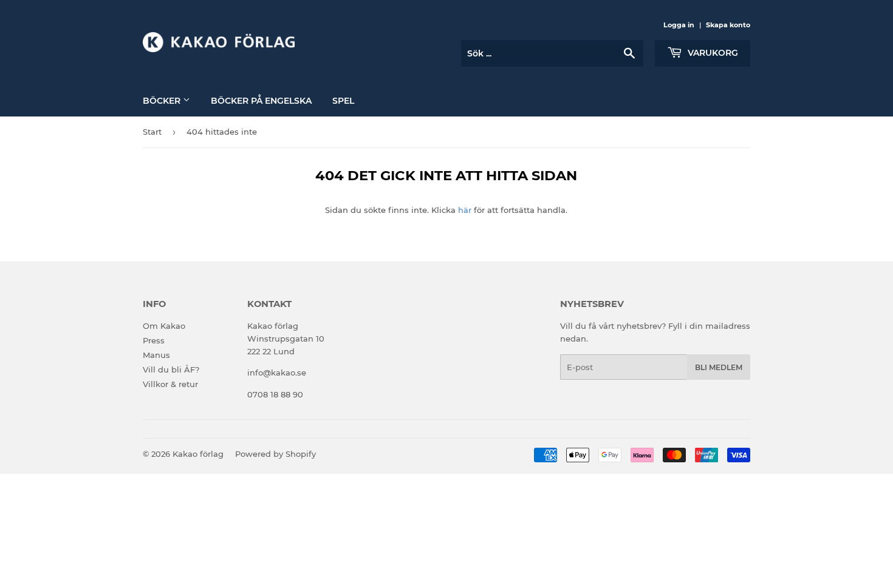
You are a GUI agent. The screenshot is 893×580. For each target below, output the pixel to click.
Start (152, 132)
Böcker (163, 100)
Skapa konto (728, 25)
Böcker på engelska (261, 100)
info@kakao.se (276, 372)
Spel (343, 100)
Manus (156, 355)
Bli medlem (718, 367)
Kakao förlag (198, 454)
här (464, 210)
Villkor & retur (170, 384)
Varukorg (711, 52)
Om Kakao (164, 326)
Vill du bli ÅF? (171, 369)
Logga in (678, 25)
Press (154, 340)
